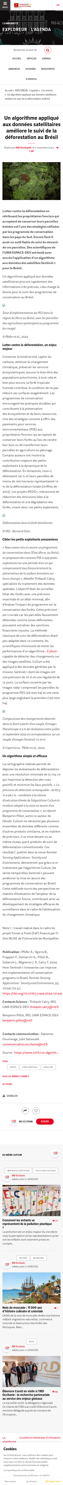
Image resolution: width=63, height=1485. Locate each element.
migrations (38, 1258)
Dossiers (31, 69)
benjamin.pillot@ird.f (17, 1020)
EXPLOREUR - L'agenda (26, 30)
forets (13, 1067)
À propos (31, 79)
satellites (48, 1067)
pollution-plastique (46, 1171)
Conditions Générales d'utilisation (40, 1437)
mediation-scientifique (18, 1171)
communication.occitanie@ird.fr (25, 1044)
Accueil (16, 58)
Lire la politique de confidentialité (19, 1470)
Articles (31, 58)
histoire (23, 1258)
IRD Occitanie (23, 147)
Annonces (14, 69)
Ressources (48, 69)
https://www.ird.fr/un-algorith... (36, 1052)
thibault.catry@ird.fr (44, 1006)
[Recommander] (36, 1110)
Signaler (12, 1096)
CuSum (52, 651)
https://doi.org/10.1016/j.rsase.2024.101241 (32, 993)
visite (31, 1342)
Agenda (46, 58)
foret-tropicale (29, 1067)
